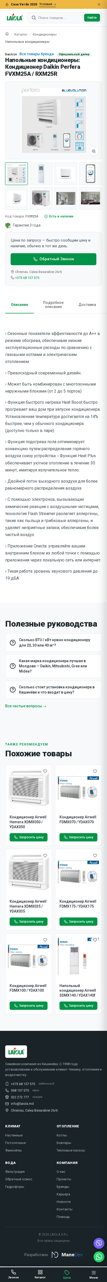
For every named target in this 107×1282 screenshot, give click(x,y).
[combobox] (60, 17)
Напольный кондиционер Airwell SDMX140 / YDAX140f (77, 991)
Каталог (20, 34)
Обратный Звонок (56, 259)
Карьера (63, 1194)
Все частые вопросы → (25, 706)
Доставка (87, 305)
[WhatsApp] (98, 1256)
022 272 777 (20, 1097)
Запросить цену (31, 837)
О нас (61, 1172)
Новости (64, 1202)
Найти (92, 17)
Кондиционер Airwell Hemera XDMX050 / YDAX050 (28, 822)
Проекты (64, 1179)
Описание (19, 305)
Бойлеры (64, 1143)
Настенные (14, 1135)
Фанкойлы (13, 1150)
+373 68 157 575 (27, 278)
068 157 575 (20, 1090)
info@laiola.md (22, 1104)
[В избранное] (45, 771)
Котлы (62, 1135)
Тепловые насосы (71, 1150)
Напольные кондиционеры (27, 42)
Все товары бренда (36, 54)
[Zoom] (93, 151)
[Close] (99, 4)
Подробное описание (53, 304)
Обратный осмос (18, 1179)
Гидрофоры (14, 1187)
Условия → (47, 4)
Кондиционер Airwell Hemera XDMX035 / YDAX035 (28, 906)
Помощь (63, 1217)
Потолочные (15, 1143)
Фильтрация (15, 1172)
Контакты (64, 1209)
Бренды (63, 1187)
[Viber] (98, 1243)
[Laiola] (14, 17)
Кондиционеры (45, 34)
